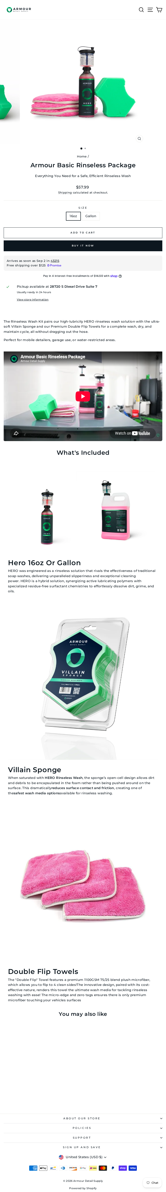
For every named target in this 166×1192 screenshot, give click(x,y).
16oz (73, 216)
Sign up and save (82, 1147)
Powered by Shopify (83, 1188)
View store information (33, 299)
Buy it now (83, 245)
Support (82, 1137)
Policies (82, 1128)
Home (82, 156)
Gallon (90, 216)
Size (82, 207)
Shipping (65, 192)
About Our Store (82, 1118)
